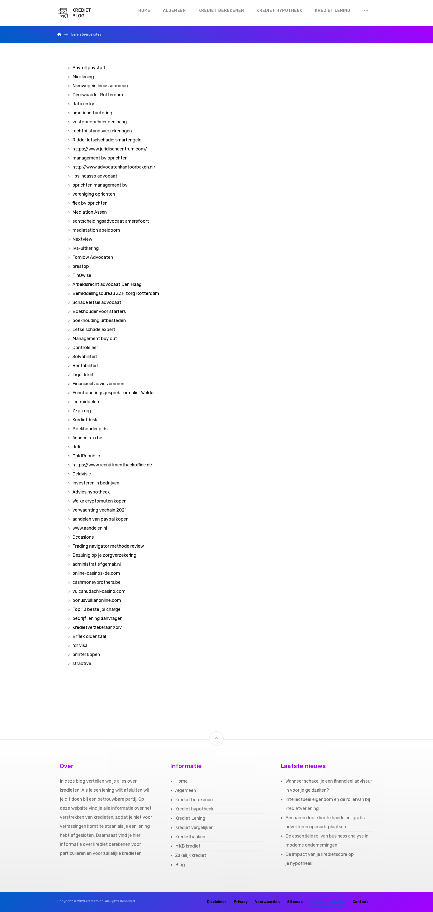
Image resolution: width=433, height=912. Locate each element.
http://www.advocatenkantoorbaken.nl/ (114, 167)
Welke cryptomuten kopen (99, 501)
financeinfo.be (87, 438)
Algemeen (185, 790)
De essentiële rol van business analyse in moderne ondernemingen (326, 840)
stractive (81, 663)
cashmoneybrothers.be (96, 582)
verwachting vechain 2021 (99, 510)
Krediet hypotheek (194, 809)
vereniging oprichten (93, 194)
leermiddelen (85, 401)
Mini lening (83, 76)
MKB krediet (187, 846)
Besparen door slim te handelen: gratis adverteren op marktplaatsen (325, 822)
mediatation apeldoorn (96, 230)
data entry (83, 104)
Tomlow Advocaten (92, 257)
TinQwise (81, 275)
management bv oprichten (100, 158)
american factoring (92, 113)
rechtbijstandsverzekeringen (102, 131)
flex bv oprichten (89, 203)
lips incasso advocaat (94, 176)
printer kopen (86, 654)
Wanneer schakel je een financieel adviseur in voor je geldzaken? (328, 785)
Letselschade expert (93, 329)
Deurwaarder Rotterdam (97, 95)
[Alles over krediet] (77, 13)
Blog (180, 864)
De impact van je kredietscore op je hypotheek (319, 859)
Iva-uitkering (85, 248)
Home (181, 781)
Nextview (82, 239)
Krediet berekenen (194, 799)
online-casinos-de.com (96, 573)
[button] (366, 10)
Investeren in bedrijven (95, 483)
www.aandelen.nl (89, 528)
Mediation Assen (89, 212)
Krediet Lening (190, 818)
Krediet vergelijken (194, 827)
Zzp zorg (81, 410)
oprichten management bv (100, 185)
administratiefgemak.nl (96, 564)
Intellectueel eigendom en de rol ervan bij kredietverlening (327, 804)
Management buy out (94, 338)
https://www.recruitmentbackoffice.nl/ (112, 465)
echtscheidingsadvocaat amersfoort (110, 221)
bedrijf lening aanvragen (97, 618)
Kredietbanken (190, 837)
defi (76, 447)
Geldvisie (81, 474)
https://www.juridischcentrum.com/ (109, 149)
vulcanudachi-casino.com (99, 591)
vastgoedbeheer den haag (99, 122)
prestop (80, 266)
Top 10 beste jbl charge (96, 609)
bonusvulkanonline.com (96, 600)
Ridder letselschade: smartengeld (107, 140)
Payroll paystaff (88, 67)
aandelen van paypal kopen (100, 519)
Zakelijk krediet (190, 855)
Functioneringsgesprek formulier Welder (113, 392)
